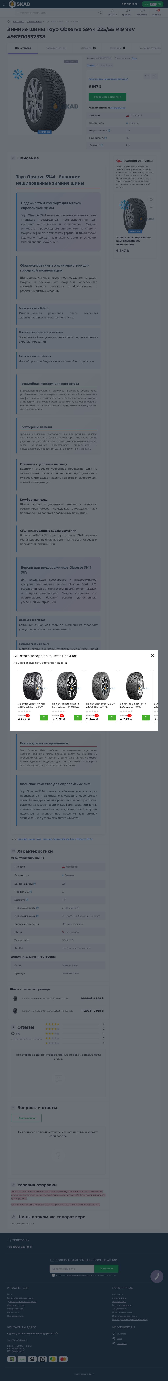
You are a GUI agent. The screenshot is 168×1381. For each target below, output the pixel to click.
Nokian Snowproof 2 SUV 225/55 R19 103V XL (100, 705)
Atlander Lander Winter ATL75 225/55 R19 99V (31, 705)
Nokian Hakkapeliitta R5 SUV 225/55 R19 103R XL (66, 705)
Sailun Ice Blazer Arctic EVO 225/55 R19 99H (133, 705)
